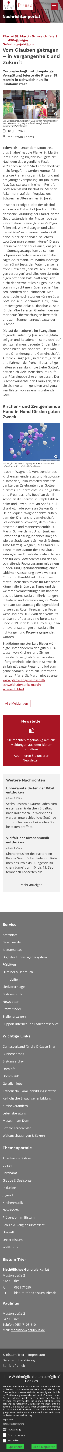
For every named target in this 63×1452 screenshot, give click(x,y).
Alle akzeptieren (44, 1447)
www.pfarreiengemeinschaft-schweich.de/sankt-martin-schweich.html (24, 684)
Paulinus (11, 1303)
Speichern (15, 1447)
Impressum (8, 1419)
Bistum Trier (14, 1259)
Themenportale (17, 1148)
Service (9, 924)
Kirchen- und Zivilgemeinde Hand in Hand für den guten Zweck (31, 411)
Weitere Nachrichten (25, 780)
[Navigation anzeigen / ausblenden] (54, 6)
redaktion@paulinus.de (28, 1330)
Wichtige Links (16, 1036)
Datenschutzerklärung (19, 1415)
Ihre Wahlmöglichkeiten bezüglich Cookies (31, 1379)
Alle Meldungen (16, 703)
